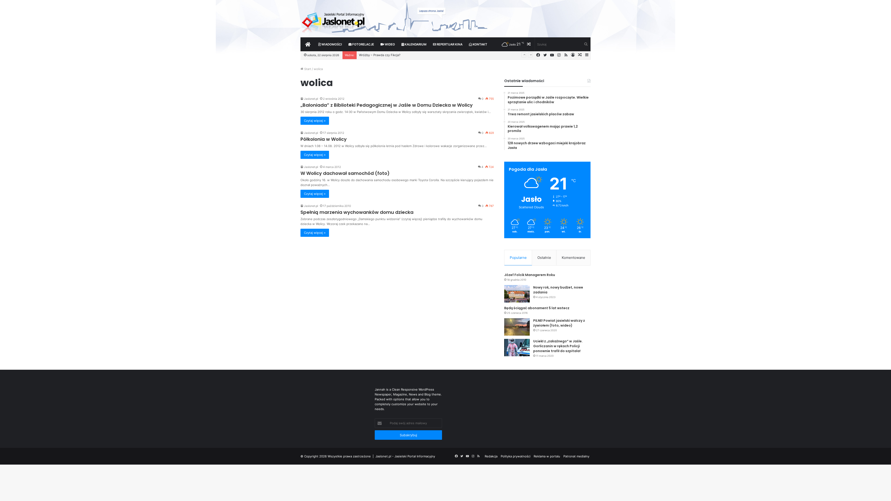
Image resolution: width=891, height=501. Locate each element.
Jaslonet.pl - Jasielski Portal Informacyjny (405, 456)
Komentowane (573, 257)
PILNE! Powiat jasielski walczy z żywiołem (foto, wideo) (559, 323)
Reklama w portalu (547, 456)
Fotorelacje (363, 44)
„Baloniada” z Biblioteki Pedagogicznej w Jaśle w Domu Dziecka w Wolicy (386, 105)
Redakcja (491, 456)
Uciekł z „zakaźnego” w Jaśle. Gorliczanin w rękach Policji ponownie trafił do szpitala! (558, 346)
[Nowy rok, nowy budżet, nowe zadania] (517, 293)
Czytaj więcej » (315, 120)
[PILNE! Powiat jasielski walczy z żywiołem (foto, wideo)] (517, 327)
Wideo (389, 44)
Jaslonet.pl (311, 98)
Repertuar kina (449, 44)
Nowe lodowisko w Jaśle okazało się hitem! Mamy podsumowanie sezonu (412, 55)
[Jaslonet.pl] (333, 20)
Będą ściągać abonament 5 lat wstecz (536, 308)
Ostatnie (544, 257)
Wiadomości (331, 44)
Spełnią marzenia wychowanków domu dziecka (356, 212)
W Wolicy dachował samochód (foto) (345, 173)
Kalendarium (415, 44)
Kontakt (479, 44)
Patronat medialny (576, 456)
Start (307, 69)
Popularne (518, 257)
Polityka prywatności (515, 456)
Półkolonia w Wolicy (323, 139)
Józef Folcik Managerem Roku (529, 275)
